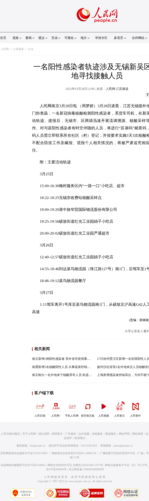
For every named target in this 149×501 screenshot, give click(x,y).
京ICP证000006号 (56, 469)
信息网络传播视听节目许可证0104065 (23, 465)
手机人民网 (72, 415)
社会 (31, 49)
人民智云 (119, 415)
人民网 (5, 49)
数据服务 (110, 433)
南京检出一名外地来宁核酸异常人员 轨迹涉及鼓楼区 (68, 375)
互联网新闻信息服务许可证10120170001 (24, 453)
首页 (3, 37)
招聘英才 (57, 433)
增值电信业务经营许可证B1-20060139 (73, 453)
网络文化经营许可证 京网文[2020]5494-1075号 (75, 465)
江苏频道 (18, 49)
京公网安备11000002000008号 (86, 469)
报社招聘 (43, 433)
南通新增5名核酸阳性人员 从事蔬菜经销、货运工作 (67, 367)
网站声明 (124, 433)
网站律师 (137, 433)
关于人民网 (29, 433)
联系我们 (79, 438)
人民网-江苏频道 (117, 88)
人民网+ (56, 415)
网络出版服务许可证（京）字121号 (126, 465)
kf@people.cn (37, 445)
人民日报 (40, 415)
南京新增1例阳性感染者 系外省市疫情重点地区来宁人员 (70, 358)
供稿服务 (97, 433)
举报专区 (101, 37)
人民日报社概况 (10, 433)
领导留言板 (87, 415)
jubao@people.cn (123, 445)
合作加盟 (84, 433)
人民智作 (135, 415)
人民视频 (103, 415)
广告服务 (70, 433)
